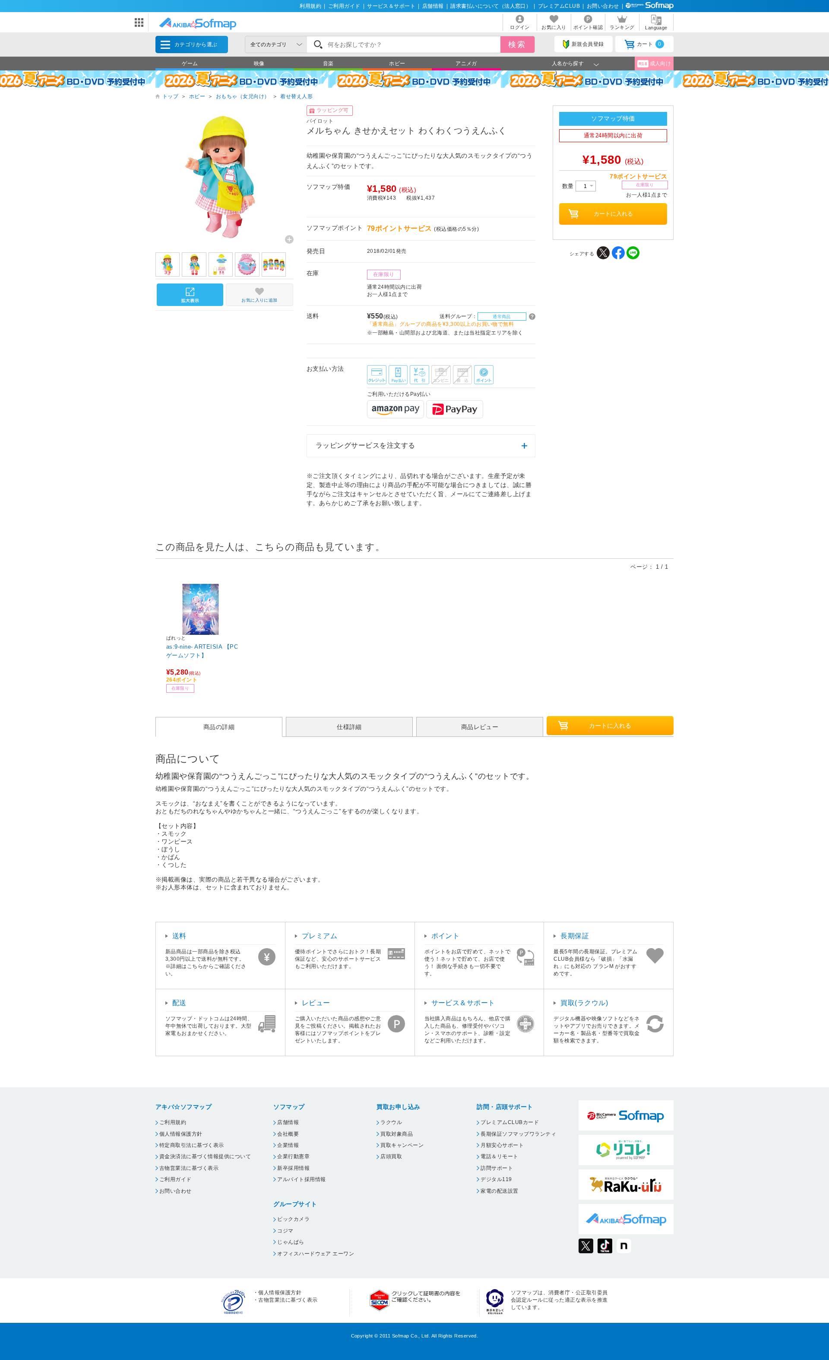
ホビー (397, 64)
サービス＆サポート (391, 6)
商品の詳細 (218, 726)
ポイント (445, 936)
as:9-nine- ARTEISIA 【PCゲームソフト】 (202, 651)
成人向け (655, 64)
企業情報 (288, 1145)
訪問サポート (497, 1168)
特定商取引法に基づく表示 (191, 1145)
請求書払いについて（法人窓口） (490, 6)
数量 (569, 186)
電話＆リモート (499, 1156)
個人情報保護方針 (181, 1134)
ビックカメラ (293, 1219)
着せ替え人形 (296, 96)
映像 (259, 64)
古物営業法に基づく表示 (188, 1168)
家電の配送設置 (499, 1191)
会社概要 (288, 1134)
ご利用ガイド (344, 6)
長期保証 (574, 936)
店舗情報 (433, 6)
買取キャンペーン (402, 1145)
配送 (179, 1002)
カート (649, 44)
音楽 (328, 64)
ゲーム (190, 64)
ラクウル (391, 1122)
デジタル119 (496, 1179)
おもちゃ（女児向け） (243, 96)
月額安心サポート (502, 1145)
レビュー (316, 1002)
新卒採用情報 (293, 1168)
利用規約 (310, 6)
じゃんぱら (290, 1242)
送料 (179, 936)
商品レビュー (480, 726)
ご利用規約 (172, 1122)
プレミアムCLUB (559, 6)
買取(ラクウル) (584, 1002)
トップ (170, 96)
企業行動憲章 (293, 1156)
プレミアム (319, 936)
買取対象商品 (396, 1134)
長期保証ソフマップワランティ (518, 1134)
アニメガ (466, 64)
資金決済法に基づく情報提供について (205, 1156)
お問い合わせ (603, 6)
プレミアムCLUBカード (510, 1122)
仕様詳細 (349, 726)
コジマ (285, 1231)
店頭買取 (391, 1156)
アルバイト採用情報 (301, 1179)
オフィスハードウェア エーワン (315, 1254)
